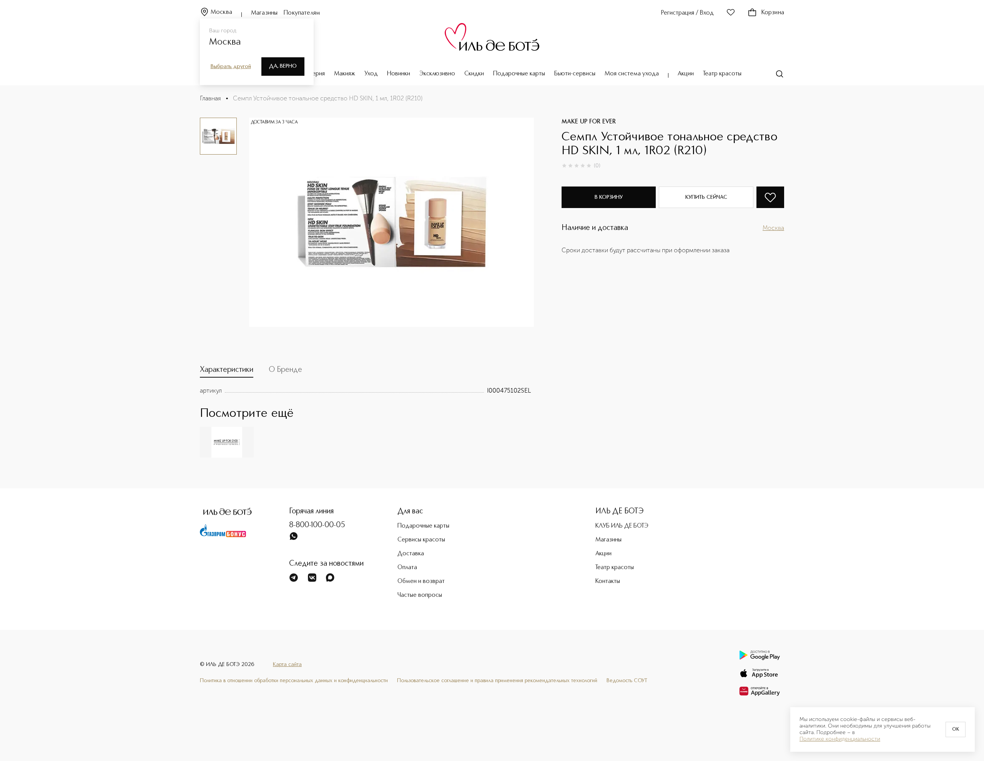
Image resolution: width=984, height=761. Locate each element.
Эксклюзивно (437, 74)
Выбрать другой (231, 66)
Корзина (772, 13)
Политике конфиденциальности (840, 739)
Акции (686, 74)
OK (955, 729)
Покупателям (302, 13)
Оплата (407, 568)
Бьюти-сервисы (574, 74)
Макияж (344, 74)
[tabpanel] (365, 391)
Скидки (474, 74)
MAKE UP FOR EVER (589, 122)
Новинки (398, 74)
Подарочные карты (519, 74)
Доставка (410, 554)
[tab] (226, 371)
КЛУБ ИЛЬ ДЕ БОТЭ (621, 526)
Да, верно (283, 66)
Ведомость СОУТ (627, 680)
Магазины (264, 13)
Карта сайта (287, 664)
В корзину (609, 197)
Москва (221, 12)
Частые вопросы (419, 595)
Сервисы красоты (421, 540)
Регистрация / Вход (687, 13)
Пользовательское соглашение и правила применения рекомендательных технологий (497, 680)
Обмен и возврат (421, 581)
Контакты (607, 581)
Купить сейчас (706, 197)
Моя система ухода (632, 74)
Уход (371, 74)
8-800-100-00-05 (317, 525)
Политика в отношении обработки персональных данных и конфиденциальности (294, 680)
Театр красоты (722, 74)
